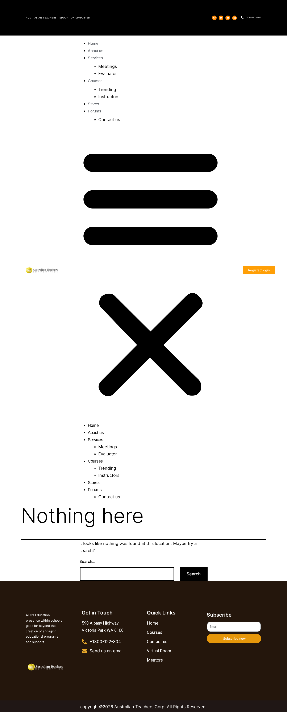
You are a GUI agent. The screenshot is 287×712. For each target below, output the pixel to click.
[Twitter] (221, 18)
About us (95, 51)
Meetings (107, 66)
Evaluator (107, 73)
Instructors (108, 96)
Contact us (109, 119)
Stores (93, 104)
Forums (94, 111)
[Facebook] (214, 18)
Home (93, 43)
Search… (87, 561)
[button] (150, 271)
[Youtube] (227, 18)
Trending (107, 89)
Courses (95, 81)
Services (95, 58)
